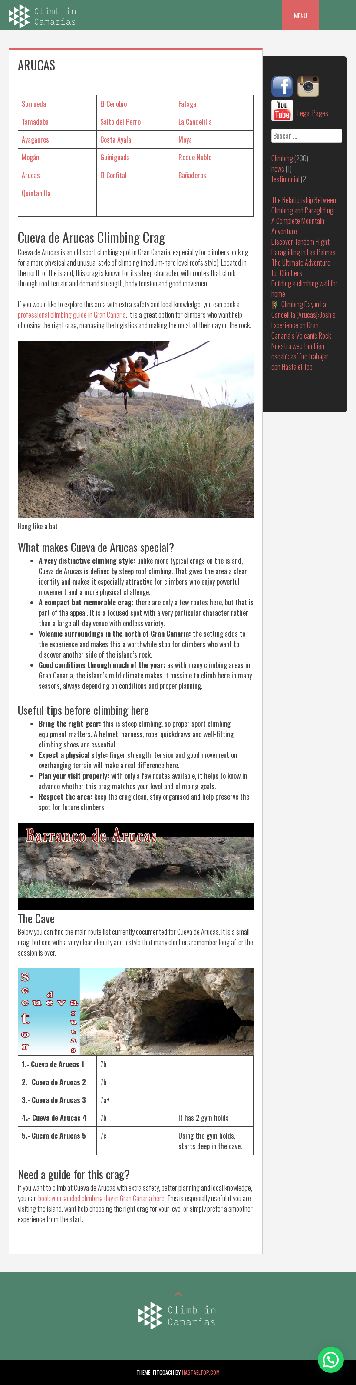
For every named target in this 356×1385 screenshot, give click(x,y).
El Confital (113, 175)
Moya (185, 139)
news (277, 168)
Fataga (187, 104)
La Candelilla (195, 121)
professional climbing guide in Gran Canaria (72, 314)
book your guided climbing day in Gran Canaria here (101, 1198)
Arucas (31, 175)
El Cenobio (113, 104)
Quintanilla (36, 193)
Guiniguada (115, 157)
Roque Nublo (194, 157)
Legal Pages (312, 113)
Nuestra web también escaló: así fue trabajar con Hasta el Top (300, 356)
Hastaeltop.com (201, 1372)
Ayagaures (35, 139)
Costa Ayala (115, 139)
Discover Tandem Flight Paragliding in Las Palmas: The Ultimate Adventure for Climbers (304, 257)
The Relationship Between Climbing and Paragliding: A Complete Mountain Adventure (303, 215)
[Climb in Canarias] (43, 25)
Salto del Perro (120, 121)
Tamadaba (35, 121)
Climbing (282, 158)
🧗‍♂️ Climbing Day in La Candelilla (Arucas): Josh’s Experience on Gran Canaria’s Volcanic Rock (303, 320)
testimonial (285, 179)
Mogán (30, 157)
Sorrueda (34, 104)
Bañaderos (192, 175)
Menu (300, 15)
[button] (331, 1360)
